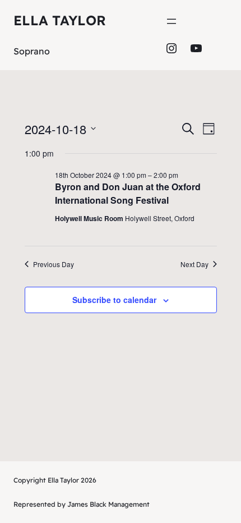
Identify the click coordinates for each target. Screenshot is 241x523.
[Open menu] (171, 21)
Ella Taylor (59, 20)
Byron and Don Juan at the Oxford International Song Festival (128, 193)
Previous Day (53, 264)
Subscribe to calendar (114, 299)
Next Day (194, 264)
